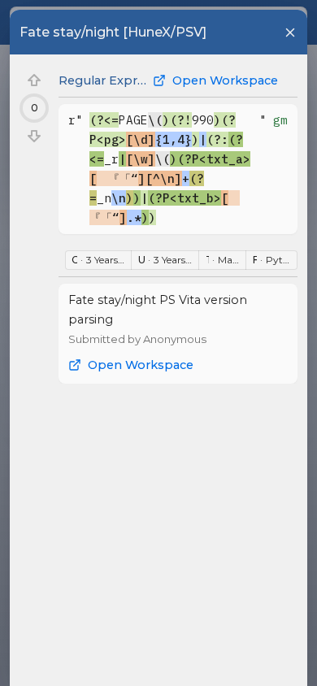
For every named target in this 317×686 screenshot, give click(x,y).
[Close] (290, 32)
